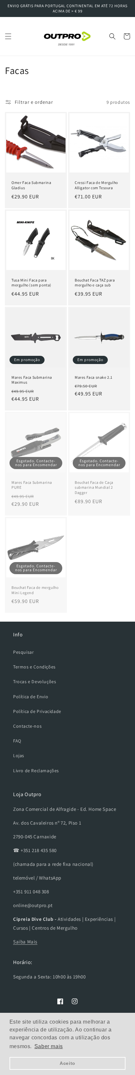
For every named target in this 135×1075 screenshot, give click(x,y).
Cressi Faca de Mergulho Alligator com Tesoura (96, 185)
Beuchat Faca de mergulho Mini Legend (34, 590)
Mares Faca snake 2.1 (93, 377)
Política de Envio (30, 697)
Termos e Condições (34, 667)
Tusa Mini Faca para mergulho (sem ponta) (31, 283)
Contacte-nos (27, 726)
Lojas (18, 755)
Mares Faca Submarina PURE (31, 485)
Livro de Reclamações (36, 771)
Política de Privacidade (37, 711)
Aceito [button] (67, 1063)
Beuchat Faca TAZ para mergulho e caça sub (95, 283)
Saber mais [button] (48, 1046)
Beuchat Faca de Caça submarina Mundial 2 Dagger (94, 487)
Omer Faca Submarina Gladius (31, 185)
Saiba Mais (25, 941)
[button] (8, 36)
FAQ (17, 741)
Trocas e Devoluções (34, 681)
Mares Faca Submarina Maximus (31, 380)
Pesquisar (23, 652)
